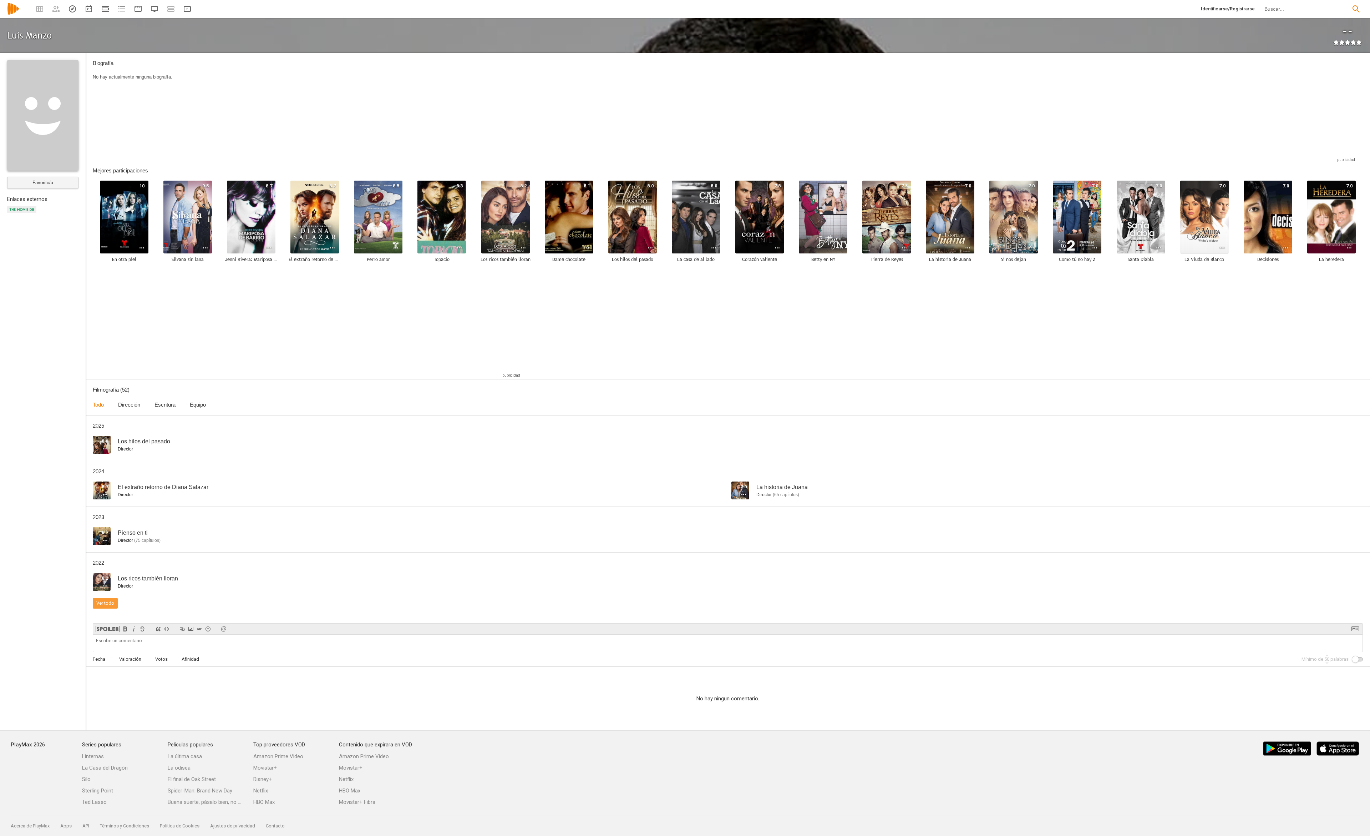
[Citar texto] (158, 629)
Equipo (198, 405)
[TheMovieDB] (23, 213)
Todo (98, 405)
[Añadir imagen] (191, 629)
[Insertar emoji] (208, 629)
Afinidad (190, 659)
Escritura (165, 405)
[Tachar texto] (142, 629)
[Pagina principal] (13, 13)
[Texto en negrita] (125, 629)
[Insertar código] (166, 629)
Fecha (99, 659)
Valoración (130, 659)
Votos (161, 659)
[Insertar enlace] (182, 629)
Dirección (129, 405)
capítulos (786, 494)
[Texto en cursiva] (134, 629)
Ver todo (105, 603)
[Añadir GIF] (199, 629)
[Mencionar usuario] (223, 629)
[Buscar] (1356, 9)
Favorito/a (42, 182)
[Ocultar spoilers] (107, 629)
